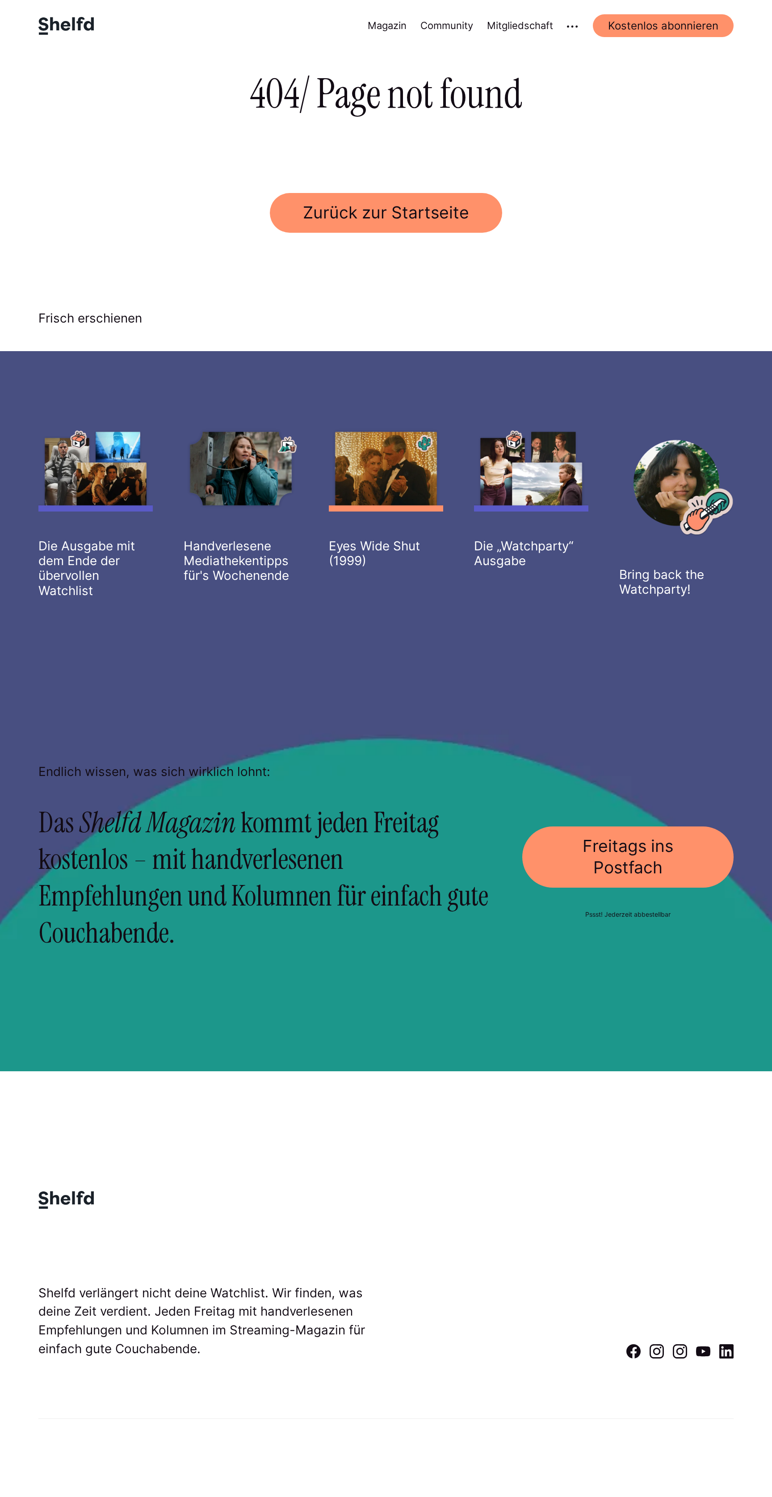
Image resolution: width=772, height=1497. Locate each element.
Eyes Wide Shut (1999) (374, 553)
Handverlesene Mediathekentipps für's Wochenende (236, 560)
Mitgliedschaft (520, 25)
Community (446, 25)
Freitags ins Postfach (628, 856)
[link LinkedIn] (726, 1355)
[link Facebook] (633, 1355)
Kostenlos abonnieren (663, 25)
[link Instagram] (657, 1355)
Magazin (387, 25)
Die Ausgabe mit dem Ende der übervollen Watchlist (86, 568)
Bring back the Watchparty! (661, 582)
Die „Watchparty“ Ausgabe (524, 553)
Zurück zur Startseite (386, 212)
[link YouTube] (703, 1355)
